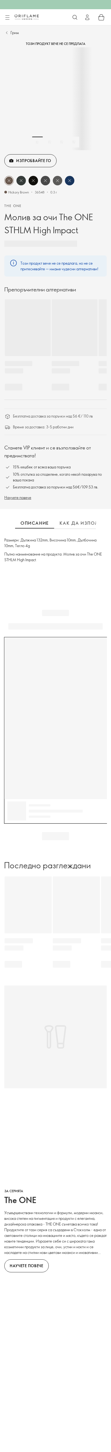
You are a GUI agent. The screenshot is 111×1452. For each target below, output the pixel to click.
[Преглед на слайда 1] (37, 142)
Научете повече (17, 497)
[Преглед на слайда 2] (49, 142)
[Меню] (7, 17)
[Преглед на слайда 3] (61, 142)
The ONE (13, 205)
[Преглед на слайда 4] (73, 142)
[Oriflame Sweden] (26, 17)
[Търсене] (75, 17)
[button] (9, 180)
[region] (55, 98)
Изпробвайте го (33, 160)
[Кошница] (101, 17)
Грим (15, 32)
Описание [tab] (34, 523)
